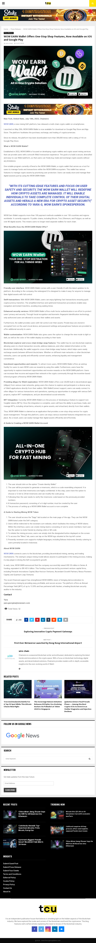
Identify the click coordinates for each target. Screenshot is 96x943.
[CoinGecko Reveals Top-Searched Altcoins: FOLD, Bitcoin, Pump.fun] (10, 829)
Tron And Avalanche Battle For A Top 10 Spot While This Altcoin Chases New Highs (18, 704)
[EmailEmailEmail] (61, 929)
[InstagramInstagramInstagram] (48, 929)
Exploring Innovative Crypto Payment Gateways (48, 632)
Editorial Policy (9, 878)
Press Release (8, 33)
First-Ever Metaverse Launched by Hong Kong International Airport (48, 643)
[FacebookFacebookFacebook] (34, 929)
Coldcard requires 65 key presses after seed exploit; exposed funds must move (77, 828)
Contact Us (7, 888)
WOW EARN (8, 124)
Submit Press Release (12, 867)
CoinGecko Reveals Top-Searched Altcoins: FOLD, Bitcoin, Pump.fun (29, 827)
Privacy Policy (9, 885)
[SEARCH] (89, 758)
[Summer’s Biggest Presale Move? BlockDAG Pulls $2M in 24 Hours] (10, 843)
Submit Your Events (11, 871)
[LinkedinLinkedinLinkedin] (55, 929)
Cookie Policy (8, 881)
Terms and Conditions (12, 874)
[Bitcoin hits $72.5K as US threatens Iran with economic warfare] (57, 815)
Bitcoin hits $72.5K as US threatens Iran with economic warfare (78, 814)
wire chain (9, 43)
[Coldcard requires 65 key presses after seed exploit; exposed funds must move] (57, 829)
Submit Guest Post (10, 864)
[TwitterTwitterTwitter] (41, 929)
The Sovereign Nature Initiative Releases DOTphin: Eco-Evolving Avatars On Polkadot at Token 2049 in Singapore (48, 705)
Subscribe (10, 790)
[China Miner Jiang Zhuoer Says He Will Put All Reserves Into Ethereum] (10, 815)
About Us (6, 892)
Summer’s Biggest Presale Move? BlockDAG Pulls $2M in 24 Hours (30, 841)
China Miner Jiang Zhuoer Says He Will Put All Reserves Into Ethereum (31, 813)
